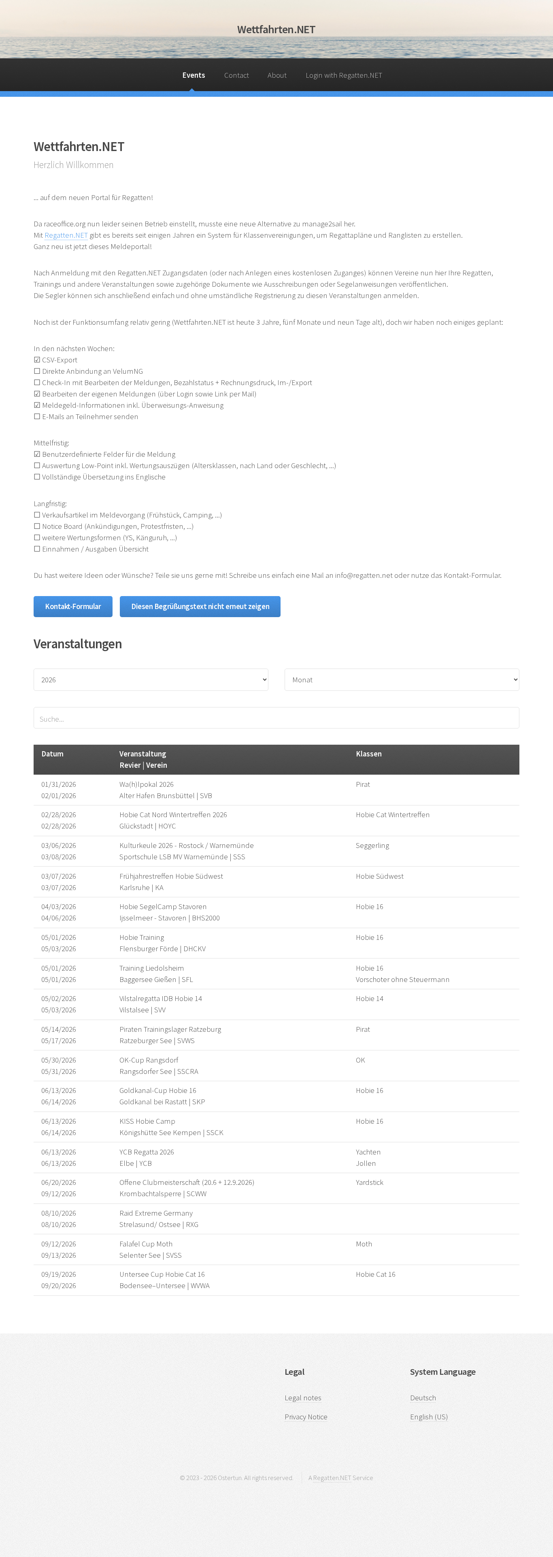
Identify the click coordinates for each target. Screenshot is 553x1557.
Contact (236, 75)
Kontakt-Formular (73, 606)
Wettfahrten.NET (276, 29)
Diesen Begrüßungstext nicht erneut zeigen (200, 606)
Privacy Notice (306, 1416)
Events (193, 75)
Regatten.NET (66, 235)
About (277, 75)
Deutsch (423, 1397)
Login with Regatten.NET (344, 75)
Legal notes (303, 1397)
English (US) (429, 1416)
